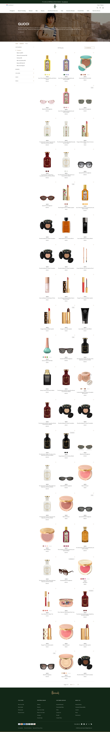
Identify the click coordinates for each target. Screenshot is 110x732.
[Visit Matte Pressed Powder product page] (66, 651)
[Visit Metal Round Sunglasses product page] (47, 85)
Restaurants (20, 709)
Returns (38, 707)
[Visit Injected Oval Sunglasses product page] (47, 182)
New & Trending (22, 10)
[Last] (78, 684)
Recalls (57, 715)
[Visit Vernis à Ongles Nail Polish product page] (47, 335)
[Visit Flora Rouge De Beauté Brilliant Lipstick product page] (66, 182)
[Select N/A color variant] (64, 107)
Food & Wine (81, 10)
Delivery (38, 704)
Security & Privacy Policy (37, 728)
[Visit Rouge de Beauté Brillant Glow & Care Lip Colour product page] (85, 118)
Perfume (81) (19, 58)
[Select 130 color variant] (45, 610)
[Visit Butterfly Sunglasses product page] (47, 651)
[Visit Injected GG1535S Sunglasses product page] (85, 493)
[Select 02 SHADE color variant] (45, 546)
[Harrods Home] (55, 6)
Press (76, 712)
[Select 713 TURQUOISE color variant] (43, 357)
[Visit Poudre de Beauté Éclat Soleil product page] (85, 52)
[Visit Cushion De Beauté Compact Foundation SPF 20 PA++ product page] (85, 366)
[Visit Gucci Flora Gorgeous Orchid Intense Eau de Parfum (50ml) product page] (85, 182)
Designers (12, 10)
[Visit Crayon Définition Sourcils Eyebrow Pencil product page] (85, 244)
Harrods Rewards (59, 704)
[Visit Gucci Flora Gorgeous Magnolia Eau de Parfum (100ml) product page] (66, 52)
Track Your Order (40, 709)
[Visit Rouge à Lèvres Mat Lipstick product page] (66, 305)
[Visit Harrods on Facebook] (81, 724)
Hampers (39, 715)
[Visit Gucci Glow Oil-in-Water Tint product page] (47, 588)
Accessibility (20, 728)
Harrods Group (78, 704)
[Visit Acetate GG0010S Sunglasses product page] (66, 335)
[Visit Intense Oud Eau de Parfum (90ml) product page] (47, 366)
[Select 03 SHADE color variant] (47, 546)
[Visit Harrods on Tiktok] (86, 724)
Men (37, 10)
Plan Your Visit (21, 704)
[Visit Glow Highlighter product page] (47, 524)
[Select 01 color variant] (62, 673)
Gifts (88, 10)
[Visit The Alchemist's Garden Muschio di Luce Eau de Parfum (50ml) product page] (66, 149)
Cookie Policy (59, 717)
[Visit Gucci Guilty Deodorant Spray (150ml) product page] (85, 215)
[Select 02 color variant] (81, 74)
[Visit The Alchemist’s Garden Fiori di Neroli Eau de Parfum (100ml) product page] (85, 524)
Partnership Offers (60, 707)
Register (102, 5)
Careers (77, 709)
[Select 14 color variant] (64, 673)
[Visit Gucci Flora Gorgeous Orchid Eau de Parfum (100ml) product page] (47, 52)
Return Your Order (41, 712)
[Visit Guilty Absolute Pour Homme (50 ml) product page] (66, 215)
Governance (77, 715)
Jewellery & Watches (53, 10)
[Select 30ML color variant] (85, 204)
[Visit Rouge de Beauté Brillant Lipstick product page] (47, 305)
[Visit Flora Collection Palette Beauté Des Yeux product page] (66, 588)
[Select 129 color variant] (47, 610)
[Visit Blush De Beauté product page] (85, 462)
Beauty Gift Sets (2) (21, 63)
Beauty (42, 10)
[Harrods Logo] (55, 693)
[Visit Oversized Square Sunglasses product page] (66, 557)
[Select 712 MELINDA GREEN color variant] (47, 357)
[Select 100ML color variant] (87, 204)
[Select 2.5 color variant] (81, 388)
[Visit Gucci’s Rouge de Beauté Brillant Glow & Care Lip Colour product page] (66, 274)
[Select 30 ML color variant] (49, 74)
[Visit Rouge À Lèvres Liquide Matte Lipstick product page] (85, 274)
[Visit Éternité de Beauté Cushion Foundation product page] (47, 215)
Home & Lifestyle (70, 10)
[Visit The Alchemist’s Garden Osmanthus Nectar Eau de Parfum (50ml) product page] (66, 366)
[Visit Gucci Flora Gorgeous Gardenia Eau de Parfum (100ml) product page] (66, 85)
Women (31, 10)
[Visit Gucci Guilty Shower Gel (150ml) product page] (85, 305)
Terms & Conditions (28, 728)
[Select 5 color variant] (83, 388)
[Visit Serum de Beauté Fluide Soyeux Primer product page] (47, 274)
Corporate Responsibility (80, 707)
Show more (22, 32)
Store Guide (20, 707)
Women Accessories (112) (22, 55)
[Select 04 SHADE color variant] (43, 546)
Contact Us (58, 712)
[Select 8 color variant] (85, 388)
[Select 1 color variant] (85, 579)
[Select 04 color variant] (85, 74)
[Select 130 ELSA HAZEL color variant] (65, 204)
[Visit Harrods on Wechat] (91, 724)
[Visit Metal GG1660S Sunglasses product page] (66, 462)
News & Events (21, 712)
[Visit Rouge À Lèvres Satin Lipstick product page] (47, 621)
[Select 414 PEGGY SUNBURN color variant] (45, 357)
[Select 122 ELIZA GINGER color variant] (67, 204)
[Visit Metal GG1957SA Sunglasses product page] (85, 85)
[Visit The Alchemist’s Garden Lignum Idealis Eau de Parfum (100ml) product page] (85, 588)
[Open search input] (97, 7)
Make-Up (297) (20, 52)
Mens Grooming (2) (21, 65)
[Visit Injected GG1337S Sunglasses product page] (85, 149)
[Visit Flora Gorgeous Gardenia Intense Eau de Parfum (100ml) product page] (66, 524)
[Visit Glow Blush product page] (85, 557)
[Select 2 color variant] (81, 579)
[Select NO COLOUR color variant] (45, 74)
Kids (62, 10)
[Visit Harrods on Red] (89, 724)
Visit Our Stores (96, 10)
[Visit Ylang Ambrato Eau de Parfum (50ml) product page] (66, 430)
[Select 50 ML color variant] (47, 74)
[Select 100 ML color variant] (48, 171)
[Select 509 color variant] (43, 610)
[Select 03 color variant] (83, 74)
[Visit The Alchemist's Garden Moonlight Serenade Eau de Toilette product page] (66, 118)
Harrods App (39, 717)
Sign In (98, 5)
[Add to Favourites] (55, 52)
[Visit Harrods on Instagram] (84, 724)
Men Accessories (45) (21, 60)
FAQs (57, 709)
